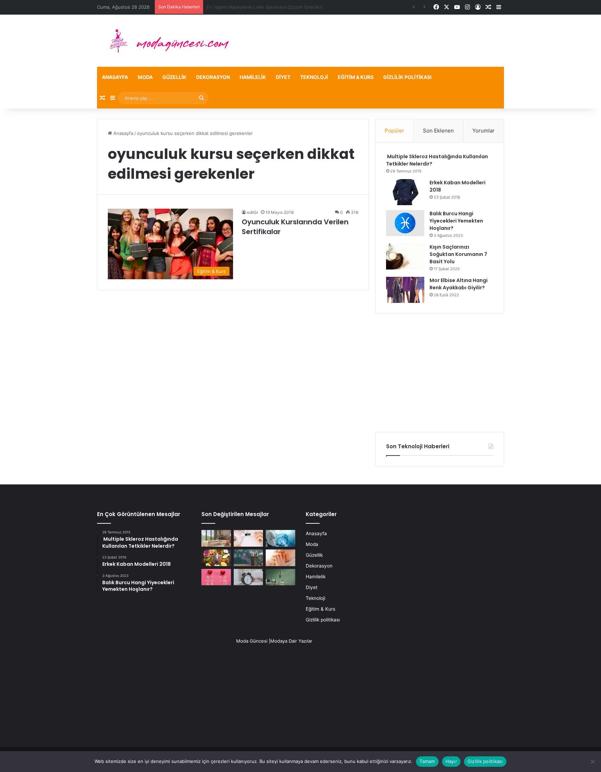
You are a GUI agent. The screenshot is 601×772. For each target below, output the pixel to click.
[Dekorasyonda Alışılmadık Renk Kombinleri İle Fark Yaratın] (280, 577)
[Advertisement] (439, 372)
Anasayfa (115, 77)
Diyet (283, 77)
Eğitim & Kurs (356, 77)
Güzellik (174, 77)
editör (252, 212)
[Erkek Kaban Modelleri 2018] (405, 192)
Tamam (427, 761)
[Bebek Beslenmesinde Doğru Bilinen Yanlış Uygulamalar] (280, 557)
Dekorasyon (213, 77)
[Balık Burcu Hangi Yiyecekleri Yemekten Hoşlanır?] (405, 223)
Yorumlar (483, 130)
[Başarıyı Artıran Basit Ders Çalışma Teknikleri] (248, 557)
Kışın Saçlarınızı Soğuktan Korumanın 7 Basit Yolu (458, 254)
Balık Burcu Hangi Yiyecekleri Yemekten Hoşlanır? (456, 221)
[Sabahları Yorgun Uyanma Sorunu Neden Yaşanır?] (248, 577)
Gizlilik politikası (407, 77)
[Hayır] (592, 761)
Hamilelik (253, 77)
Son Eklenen (438, 130)
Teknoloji (314, 77)
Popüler (394, 130)
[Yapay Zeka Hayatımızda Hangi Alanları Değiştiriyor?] (280, 538)
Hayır (451, 761)
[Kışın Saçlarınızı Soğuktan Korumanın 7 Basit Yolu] (405, 256)
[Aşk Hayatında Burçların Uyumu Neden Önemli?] (216, 577)
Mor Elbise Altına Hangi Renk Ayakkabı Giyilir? (459, 284)
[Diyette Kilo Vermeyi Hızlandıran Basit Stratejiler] (216, 557)
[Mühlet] (165, 41)
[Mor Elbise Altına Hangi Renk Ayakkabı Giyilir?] (405, 290)
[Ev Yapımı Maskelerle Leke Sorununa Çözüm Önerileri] (248, 538)
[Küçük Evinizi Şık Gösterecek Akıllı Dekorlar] (216, 538)
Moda (145, 77)
